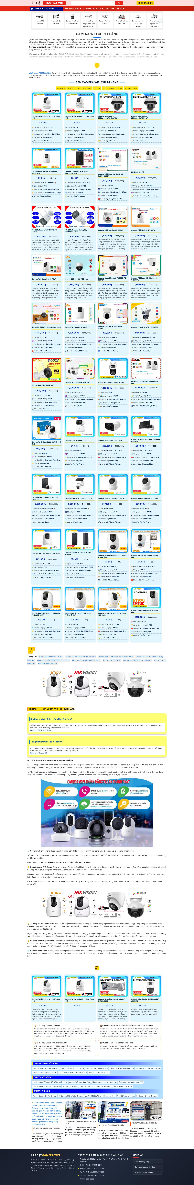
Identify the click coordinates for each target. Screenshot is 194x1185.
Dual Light (71, 88)
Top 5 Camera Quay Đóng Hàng (44, 1072)
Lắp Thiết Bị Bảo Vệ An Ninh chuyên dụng (100, 1096)
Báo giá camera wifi (92, 9)
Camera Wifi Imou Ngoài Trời (79, 1082)
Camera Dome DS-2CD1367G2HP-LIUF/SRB (53, 660)
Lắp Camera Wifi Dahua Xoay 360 (130, 1082)
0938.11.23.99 (145, 3)
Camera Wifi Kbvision (70, 1086)
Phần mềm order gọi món (144, 1172)
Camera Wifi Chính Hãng (97, 34)
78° (78, 88)
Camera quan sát (71, 9)
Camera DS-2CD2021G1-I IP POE (51, 657)
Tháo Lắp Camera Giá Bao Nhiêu (144, 1123)
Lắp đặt (47, 3)
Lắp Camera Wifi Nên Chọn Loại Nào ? (137, 660)
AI (103, 88)
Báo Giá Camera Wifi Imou (47, 663)
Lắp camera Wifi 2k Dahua (122, 1086)
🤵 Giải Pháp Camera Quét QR (47, 1025)
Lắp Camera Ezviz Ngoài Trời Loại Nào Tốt (81, 1123)
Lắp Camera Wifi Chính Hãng (40, 73)
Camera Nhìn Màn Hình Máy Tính (122, 1068)
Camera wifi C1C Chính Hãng (40, 730)
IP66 (135, 88)
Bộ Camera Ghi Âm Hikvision (146, 1096)
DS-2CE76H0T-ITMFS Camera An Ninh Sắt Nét (116, 657)
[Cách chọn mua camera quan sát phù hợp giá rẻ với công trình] (161, 21)
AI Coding (128, 88)
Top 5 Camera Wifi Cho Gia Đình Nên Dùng (95, 1086)
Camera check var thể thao (145, 1167)
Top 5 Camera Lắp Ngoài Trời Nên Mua (72, 1072)
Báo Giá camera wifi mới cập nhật (104, 1082)
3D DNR (119, 88)
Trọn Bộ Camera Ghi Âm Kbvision (45, 1096)
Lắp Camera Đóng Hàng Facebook (46, 1128)
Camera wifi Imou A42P (38, 753)
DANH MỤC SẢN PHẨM (44, 9)
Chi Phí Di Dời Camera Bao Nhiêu (111, 1125)
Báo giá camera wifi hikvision (99, 1072)
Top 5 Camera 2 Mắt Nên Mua (97, 1068)
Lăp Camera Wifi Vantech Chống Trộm (47, 1086)
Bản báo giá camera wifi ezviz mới (148, 1068)
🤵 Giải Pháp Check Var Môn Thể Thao (116, 1043)
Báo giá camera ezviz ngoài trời (72, 1068)
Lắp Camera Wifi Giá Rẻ (112, 660)
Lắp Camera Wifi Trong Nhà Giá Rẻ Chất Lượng (50, 1082)
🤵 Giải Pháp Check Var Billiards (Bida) (50, 1043)
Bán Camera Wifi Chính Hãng (97, 82)
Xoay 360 (110, 88)
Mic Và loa (61, 88)
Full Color (97, 88)
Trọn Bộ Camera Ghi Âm (126, 1096)
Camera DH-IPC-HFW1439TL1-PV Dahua (81, 657)
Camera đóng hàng (142, 1162)
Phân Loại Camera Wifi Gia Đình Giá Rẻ (86, 660)
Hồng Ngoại (87, 88)
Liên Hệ (119, 9)
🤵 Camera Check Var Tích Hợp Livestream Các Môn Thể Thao (126, 1025)
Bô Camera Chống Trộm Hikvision (71, 1096)
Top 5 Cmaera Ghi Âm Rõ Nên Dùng (46, 1068)
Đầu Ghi (108, 9)
